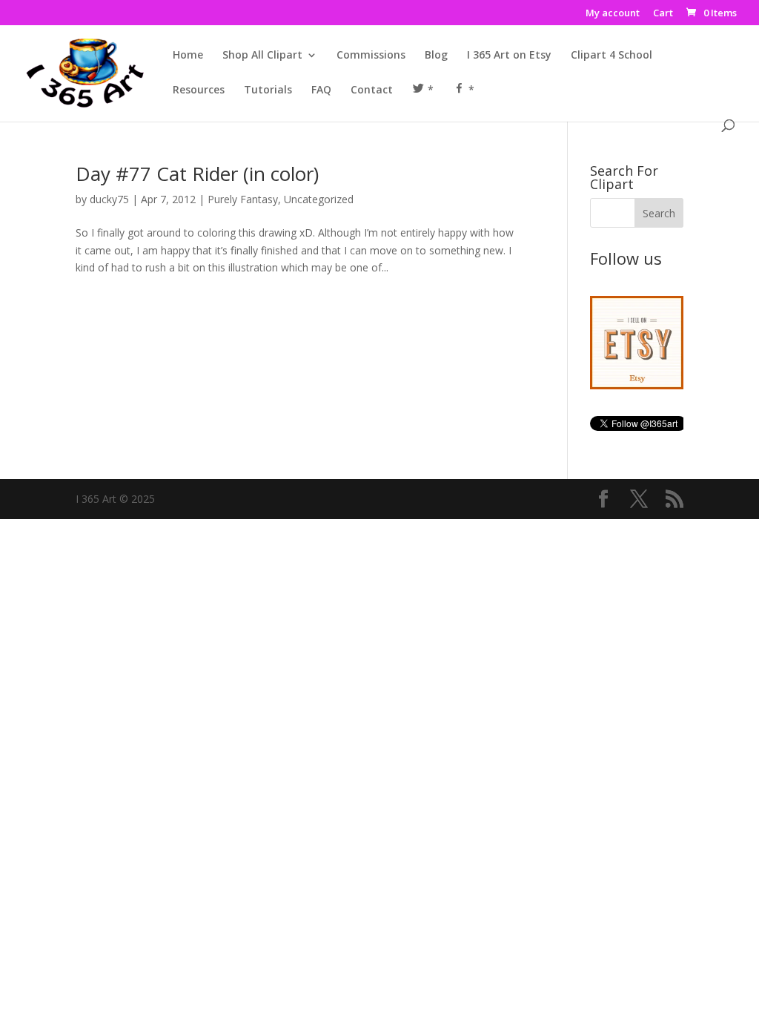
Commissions (371, 56)
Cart (663, 13)
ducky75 (109, 199)
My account (613, 13)
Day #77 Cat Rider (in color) (197, 173)
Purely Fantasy (243, 199)
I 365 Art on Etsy (509, 56)
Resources (199, 90)
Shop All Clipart (262, 56)
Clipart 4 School (611, 56)
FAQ (321, 90)
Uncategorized (319, 199)
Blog (436, 56)
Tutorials (268, 90)
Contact (372, 90)
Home (188, 56)
